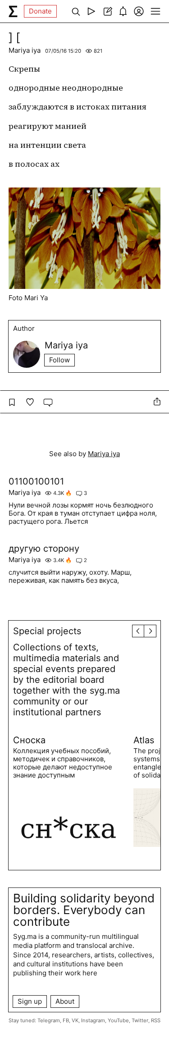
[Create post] (107, 11)
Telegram (48, 1020)
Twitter (140, 1020)
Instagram (93, 1020)
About (64, 1001)
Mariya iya (25, 50)
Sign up (30, 1001)
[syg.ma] (13, 11)
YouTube (118, 1020)
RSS (155, 1020)
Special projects (47, 631)
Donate (40, 11)
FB (66, 1020)
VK (75, 1020)
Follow (59, 360)
